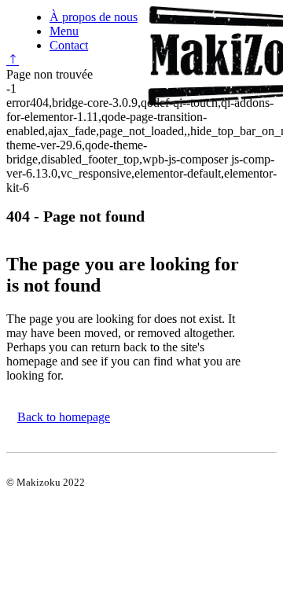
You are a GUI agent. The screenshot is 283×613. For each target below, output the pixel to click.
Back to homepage (63, 417)
